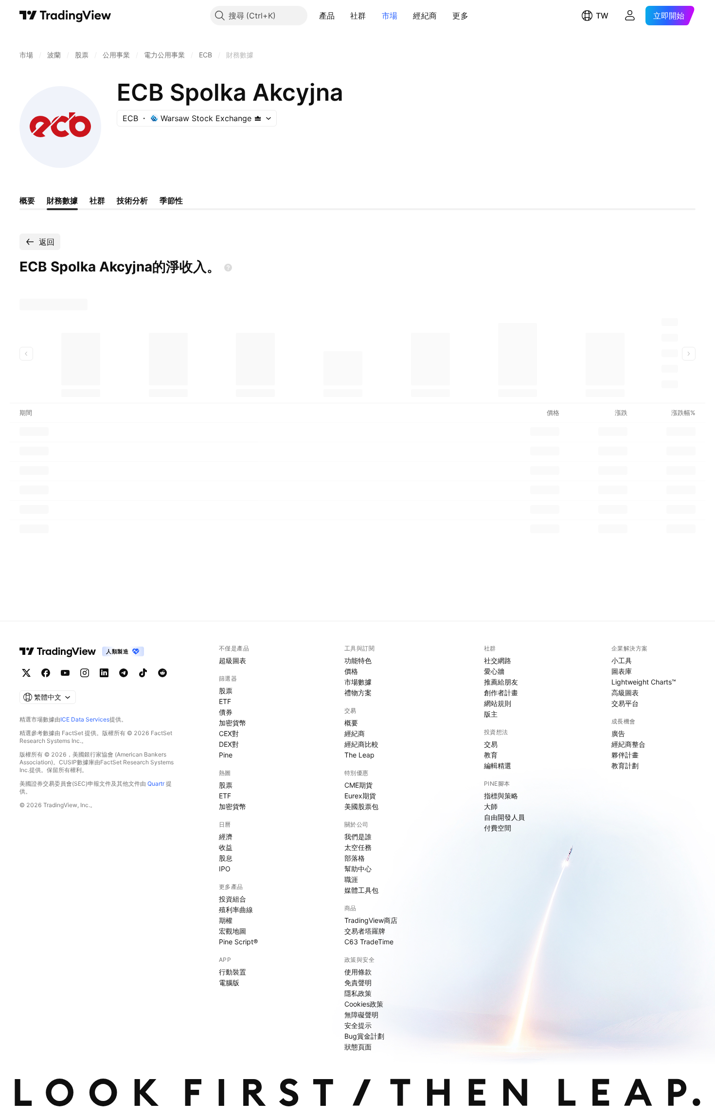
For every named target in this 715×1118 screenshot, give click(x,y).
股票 (225, 690)
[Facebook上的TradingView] (46, 673)
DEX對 (229, 744)
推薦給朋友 (501, 682)
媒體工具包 (361, 890)
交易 (491, 744)
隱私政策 (358, 993)
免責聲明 (358, 982)
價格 (351, 671)
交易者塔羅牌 (364, 931)
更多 (460, 15)
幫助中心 (358, 869)
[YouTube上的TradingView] (65, 673)
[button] (342, 15)
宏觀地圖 (232, 931)
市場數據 (358, 682)
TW (602, 15)
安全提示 (358, 1025)
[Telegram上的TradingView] (123, 673)
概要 (351, 723)
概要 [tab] (27, 200)
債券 (225, 712)
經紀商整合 (628, 744)
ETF (225, 701)
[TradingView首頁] (65, 15)
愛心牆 (494, 671)
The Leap (359, 755)
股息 (225, 858)
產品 (327, 15)
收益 (225, 847)
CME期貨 (358, 785)
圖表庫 (621, 671)
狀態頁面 (358, 1047)
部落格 (354, 858)
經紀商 (425, 15)
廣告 (618, 733)
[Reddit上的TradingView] (162, 673)
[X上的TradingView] (26, 673)
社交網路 (497, 660)
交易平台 (625, 703)
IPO (225, 869)
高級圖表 (625, 692)
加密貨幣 (232, 723)
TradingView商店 (370, 920)
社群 (358, 15)
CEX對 (229, 733)
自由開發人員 (504, 817)
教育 (491, 755)
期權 (225, 920)
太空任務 (358, 847)
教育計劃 (625, 765)
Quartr (155, 783)
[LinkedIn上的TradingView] (104, 673)
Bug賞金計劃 (364, 1036)
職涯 (351, 879)
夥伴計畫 (625, 755)
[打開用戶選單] (630, 15)
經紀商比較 (361, 744)
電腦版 (229, 982)
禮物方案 (358, 692)
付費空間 (497, 828)
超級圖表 (232, 660)
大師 (491, 806)
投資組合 (232, 899)
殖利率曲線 (236, 909)
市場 (390, 15)
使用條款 (358, 972)
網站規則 (497, 703)
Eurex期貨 (360, 796)
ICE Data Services (84, 719)
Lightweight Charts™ (643, 682)
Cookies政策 (363, 1004)
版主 (491, 714)
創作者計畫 (501, 692)
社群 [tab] (97, 200)
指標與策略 (501, 796)
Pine (225, 755)
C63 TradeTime (368, 942)
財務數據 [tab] (62, 200)
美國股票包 (361, 806)
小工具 (621, 660)
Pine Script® (238, 942)
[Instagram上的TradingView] (84, 673)
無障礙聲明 (361, 1014)
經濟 (225, 836)
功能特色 (358, 660)
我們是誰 (358, 836)
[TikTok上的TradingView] (143, 673)
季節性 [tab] (171, 200)
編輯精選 (497, 765)
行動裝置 (232, 972)
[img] (257, 118)
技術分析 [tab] (132, 200)
